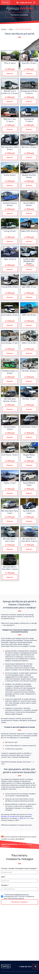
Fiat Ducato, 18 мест (29, 427)
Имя (3, 877)
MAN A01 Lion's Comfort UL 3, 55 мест (10, 92)
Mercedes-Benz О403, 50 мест (9, 148)
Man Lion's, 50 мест (29, 147)
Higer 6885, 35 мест (29, 287)
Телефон (4, 885)
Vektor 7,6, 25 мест (29, 343)
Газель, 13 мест (10, 483)
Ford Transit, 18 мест (10, 455)
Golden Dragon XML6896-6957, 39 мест (29, 261)
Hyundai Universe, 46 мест (10, 204)
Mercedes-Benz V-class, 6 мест (10, 540)
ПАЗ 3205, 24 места (29, 371)
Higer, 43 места (10, 259)
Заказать (10, 73)
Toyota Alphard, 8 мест (29, 484)
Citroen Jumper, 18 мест (10, 428)
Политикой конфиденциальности (17, 894)
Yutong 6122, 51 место (29, 120)
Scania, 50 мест (10, 175)
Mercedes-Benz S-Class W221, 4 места (10, 568)
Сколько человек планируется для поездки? (19, 868)
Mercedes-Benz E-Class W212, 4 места (29, 540)
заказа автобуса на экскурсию (16, 815)
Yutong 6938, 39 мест (10, 287)
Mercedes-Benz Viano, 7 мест (10, 512)
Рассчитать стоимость (19, 15)
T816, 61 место (10, 63)
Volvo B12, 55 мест (29, 63)
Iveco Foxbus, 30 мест (9, 315)
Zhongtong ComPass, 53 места (29, 92)
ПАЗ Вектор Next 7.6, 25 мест (10, 372)
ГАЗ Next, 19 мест (29, 399)
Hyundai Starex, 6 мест (29, 512)
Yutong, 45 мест (10, 231)
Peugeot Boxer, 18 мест (29, 456)
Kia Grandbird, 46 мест (29, 204)
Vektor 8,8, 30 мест (29, 315)
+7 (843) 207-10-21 (25, 3)
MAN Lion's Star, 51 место (9, 120)
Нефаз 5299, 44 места (29, 231)
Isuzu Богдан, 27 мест (9, 343)
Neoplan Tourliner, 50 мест (29, 176)
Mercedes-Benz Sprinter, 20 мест (10, 400)
